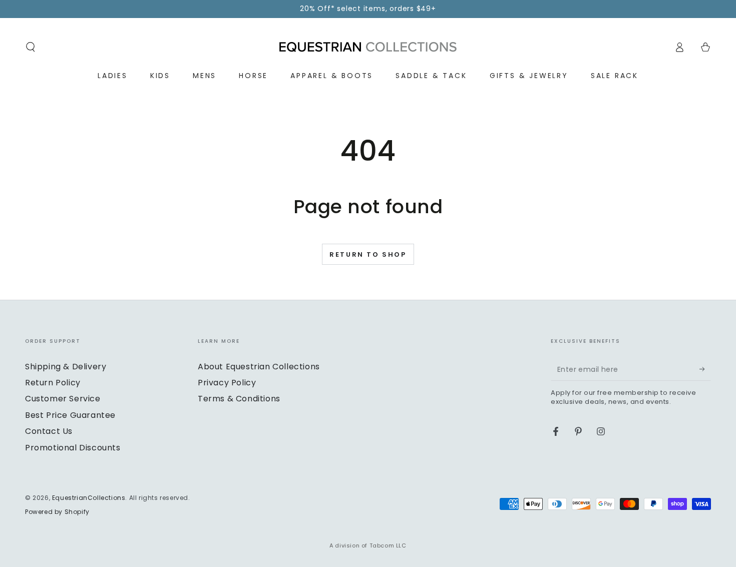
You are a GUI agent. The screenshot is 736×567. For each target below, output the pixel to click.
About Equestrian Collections (259, 366)
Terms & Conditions (239, 398)
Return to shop (367, 254)
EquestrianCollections (89, 497)
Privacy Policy (227, 382)
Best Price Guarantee (70, 415)
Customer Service (63, 398)
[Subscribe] (705, 369)
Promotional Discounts (73, 447)
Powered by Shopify (57, 512)
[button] (31, 47)
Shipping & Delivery (65, 366)
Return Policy (53, 382)
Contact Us (49, 431)
